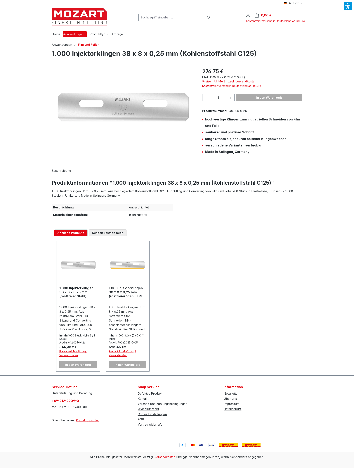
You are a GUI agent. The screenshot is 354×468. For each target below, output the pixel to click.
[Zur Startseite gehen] (79, 16)
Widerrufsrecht (148, 409)
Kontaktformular (87, 420)
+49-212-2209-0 (65, 401)
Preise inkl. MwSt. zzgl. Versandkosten (229, 81)
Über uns (230, 398)
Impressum (231, 404)
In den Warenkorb (269, 97)
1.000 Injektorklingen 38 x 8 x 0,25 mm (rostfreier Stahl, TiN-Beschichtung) (126, 292)
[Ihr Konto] (248, 15)
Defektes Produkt (150, 393)
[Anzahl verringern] (206, 97)
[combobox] (171, 17)
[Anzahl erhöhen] (231, 97)
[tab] (61, 170)
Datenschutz (232, 409)
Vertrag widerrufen (151, 424)
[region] (123, 107)
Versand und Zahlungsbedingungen (162, 404)
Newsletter (231, 393)
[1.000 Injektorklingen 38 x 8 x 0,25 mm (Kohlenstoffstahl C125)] (123, 107)
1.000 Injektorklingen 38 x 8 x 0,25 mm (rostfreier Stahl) (76, 292)
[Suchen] (208, 17)
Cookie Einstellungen (152, 414)
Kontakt (143, 398)
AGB (141, 419)
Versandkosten (165, 457)
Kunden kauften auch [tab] (107, 233)
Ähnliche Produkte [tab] (70, 233)
